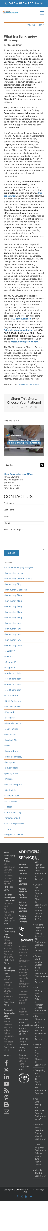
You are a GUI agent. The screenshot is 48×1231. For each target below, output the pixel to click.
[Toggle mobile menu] (42, 13)
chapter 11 (10, 651)
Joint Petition (11, 729)
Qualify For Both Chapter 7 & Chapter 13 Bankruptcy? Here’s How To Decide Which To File (39, 901)
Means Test (10, 734)
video (8, 829)
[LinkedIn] (6, 1076)
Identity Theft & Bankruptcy (39, 1173)
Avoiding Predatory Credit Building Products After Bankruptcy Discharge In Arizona (39, 937)
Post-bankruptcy (13, 784)
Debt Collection (13, 701)
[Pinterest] (6, 1097)
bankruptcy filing (13, 595)
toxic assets (11, 801)
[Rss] (6, 1090)
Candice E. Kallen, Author (24, 1047)
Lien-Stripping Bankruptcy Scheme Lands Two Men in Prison (39, 1154)
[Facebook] (6, 1062)
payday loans (11, 767)
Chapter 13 (10, 662)
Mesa (7, 745)
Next (40, 24)
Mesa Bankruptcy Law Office (18, 474)
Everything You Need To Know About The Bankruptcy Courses (39, 1082)
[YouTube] (6, 1083)
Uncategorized (12, 818)
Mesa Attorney (12, 751)
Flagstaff (9, 712)
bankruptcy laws (13, 623)
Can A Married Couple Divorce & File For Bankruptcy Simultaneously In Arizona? (39, 969)
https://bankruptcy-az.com (24, 341)
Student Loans (12, 795)
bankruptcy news (13, 645)
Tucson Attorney (13, 812)
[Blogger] (6, 1104)
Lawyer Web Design (37, 1190)
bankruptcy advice (25, 384)
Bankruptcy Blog (13, 584)
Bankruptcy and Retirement (18, 578)
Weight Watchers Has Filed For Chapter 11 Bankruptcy (39, 1054)
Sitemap (22, 1055)
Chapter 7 (10, 667)
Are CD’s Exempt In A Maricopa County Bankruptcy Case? (39, 1108)
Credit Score (11, 695)
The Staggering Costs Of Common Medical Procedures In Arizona (39, 1027)
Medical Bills (11, 740)
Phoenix (36, 384)
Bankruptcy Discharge (16, 589)
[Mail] (6, 1111)
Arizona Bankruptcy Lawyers (19, 567)
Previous (31, 24)
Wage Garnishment (14, 834)
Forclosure (10, 717)
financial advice (12, 706)
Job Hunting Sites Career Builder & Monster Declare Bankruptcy (39, 999)
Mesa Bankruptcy (13, 756)
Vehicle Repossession (15, 823)
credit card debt (13, 673)
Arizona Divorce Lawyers (23, 918)
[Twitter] (6, 1069)
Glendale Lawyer (13, 723)
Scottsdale (10, 790)
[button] (24, 3)
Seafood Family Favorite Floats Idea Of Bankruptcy (39, 1131)
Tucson (8, 806)
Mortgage (10, 762)
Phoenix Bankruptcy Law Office (9, 897)
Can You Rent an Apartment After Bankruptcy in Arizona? (39, 869)
